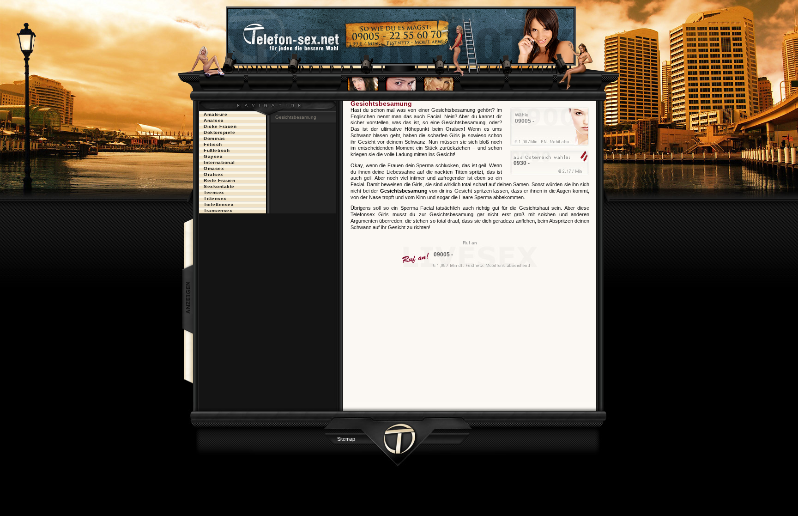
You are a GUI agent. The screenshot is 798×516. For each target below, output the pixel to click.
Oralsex (214, 174)
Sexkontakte (219, 186)
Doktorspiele (219, 132)
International (219, 162)
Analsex (214, 120)
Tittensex (215, 198)
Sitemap (346, 439)
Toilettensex (219, 204)
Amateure (215, 114)
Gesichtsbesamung (295, 117)
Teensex (214, 192)
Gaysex (213, 156)
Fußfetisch (217, 150)
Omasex (214, 168)
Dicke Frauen (220, 126)
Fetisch (213, 144)
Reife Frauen (219, 180)
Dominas (214, 138)
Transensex (218, 210)
